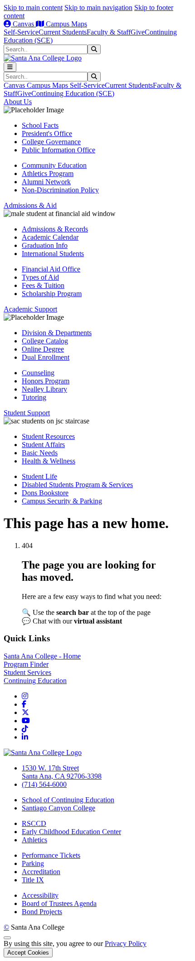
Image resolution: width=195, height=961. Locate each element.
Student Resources (48, 436)
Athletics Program (47, 173)
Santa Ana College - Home (42, 656)
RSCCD (34, 823)
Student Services (27, 672)
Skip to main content (33, 7)
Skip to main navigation (98, 7)
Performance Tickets (51, 855)
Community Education (54, 165)
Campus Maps (65, 24)
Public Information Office (58, 150)
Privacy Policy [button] (125, 943)
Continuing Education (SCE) (72, 93)
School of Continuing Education (68, 800)
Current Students (63, 32)
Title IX (33, 880)
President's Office (47, 133)
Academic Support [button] (30, 309)
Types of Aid (40, 277)
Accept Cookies (28, 952)
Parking (33, 863)
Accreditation (41, 871)
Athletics (34, 840)
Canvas (23, 24)
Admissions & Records (55, 229)
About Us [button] (18, 102)
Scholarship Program (52, 293)
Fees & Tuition (43, 285)
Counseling (38, 373)
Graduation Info (45, 245)
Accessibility (40, 895)
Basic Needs (40, 453)
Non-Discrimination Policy (60, 190)
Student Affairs (43, 444)
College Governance (51, 142)
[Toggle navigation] (10, 67)
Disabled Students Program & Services (77, 484)
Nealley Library (44, 389)
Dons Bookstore (45, 493)
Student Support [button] (27, 413)
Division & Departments (57, 333)
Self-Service (21, 32)
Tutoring (34, 397)
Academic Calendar (50, 237)
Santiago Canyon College (58, 808)
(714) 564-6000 (44, 784)
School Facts (40, 125)
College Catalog (45, 341)
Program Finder (26, 664)
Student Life (39, 476)
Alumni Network (46, 182)
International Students (53, 253)
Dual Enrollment (45, 357)
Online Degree (43, 349)
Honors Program (45, 381)
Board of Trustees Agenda (59, 903)
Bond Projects (42, 912)
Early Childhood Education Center (71, 831)
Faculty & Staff (109, 32)
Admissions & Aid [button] (30, 205)
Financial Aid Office (51, 269)
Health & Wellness (48, 461)
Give (138, 32)
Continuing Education (35, 680)
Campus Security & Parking (62, 501)
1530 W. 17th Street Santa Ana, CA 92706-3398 (62, 772)
